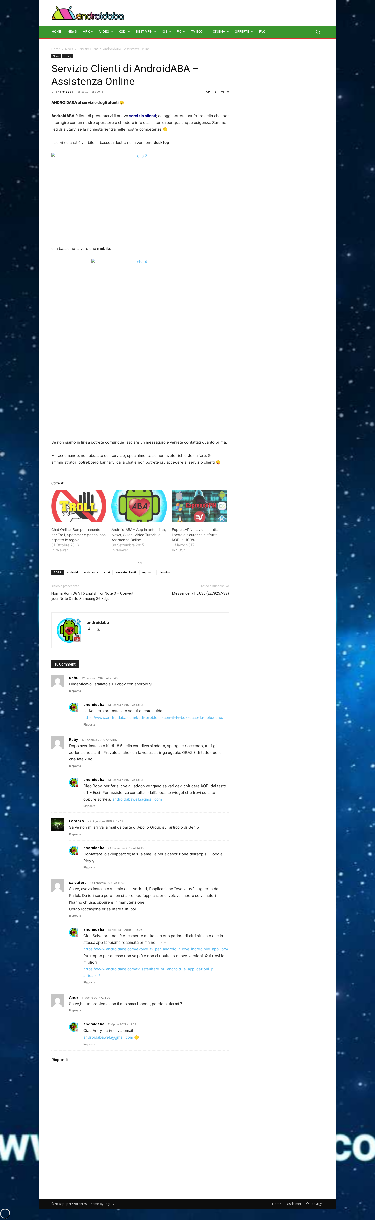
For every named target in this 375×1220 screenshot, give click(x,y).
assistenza (90, 572)
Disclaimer (293, 1204)
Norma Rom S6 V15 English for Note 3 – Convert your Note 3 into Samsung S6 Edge (92, 596)
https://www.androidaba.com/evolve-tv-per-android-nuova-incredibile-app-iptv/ (155, 949)
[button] (318, 32)
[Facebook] (91, 630)
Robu (73, 677)
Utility (67, 56)
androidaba (64, 91)
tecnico (165, 572)
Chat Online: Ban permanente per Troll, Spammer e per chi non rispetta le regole (78, 534)
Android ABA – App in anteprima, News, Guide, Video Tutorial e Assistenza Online (138, 534)
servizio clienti (126, 572)
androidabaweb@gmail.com (137, 799)
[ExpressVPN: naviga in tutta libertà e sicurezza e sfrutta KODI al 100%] (199, 506)
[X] (100, 630)
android (72, 572)
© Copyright (315, 1204)
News (69, 49)
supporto (148, 572)
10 (227, 91)
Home (55, 49)
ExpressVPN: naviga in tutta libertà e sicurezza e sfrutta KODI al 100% (195, 534)
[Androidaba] (87, 12)
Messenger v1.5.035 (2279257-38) (200, 593)
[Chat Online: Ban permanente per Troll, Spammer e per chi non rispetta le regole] (78, 506)
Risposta (75, 691)
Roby (73, 739)
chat (107, 572)
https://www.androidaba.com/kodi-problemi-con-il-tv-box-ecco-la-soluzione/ (153, 717)
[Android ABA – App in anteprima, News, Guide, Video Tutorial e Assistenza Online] (139, 506)
